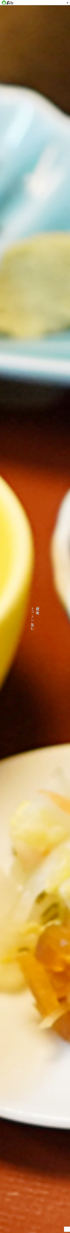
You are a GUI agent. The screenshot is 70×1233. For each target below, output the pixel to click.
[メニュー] (67, 2)
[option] (35, 616)
